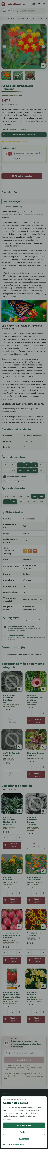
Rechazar (24, 1132)
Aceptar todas (24, 1125)
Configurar (24, 1138)
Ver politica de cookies (14, 1144)
